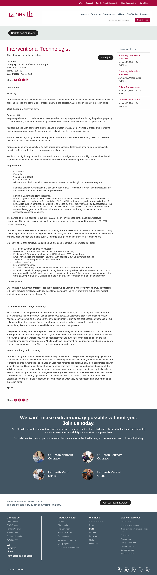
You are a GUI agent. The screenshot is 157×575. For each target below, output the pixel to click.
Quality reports (63, 544)
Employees (93, 536)
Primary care (126, 539)
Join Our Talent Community (107, 3)
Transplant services (128, 543)
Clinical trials (63, 525)
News (91, 525)
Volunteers (93, 544)
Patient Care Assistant (129, 87)
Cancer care (126, 521)
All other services (127, 554)
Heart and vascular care (130, 525)
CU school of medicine (67, 540)
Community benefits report (68, 547)
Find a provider (64, 529)
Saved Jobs (144, 3)
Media (91, 540)
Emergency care (127, 550)
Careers (85, 14)
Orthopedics (125, 535)
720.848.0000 (12, 525)
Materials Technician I (129, 99)
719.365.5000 (12, 540)
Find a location (63, 536)
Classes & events (96, 521)
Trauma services (127, 546)
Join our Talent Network (115, 502)
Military (121, 14)
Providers (144, 14)
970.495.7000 (12, 532)
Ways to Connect (86, 3)
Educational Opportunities (103, 14)
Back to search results (23, 33)
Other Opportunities (128, 3)
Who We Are (132, 14)
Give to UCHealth (65, 532)
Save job (106, 57)
